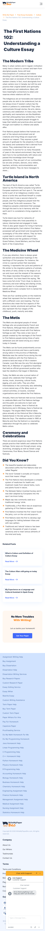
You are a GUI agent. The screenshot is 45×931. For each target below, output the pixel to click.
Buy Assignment (9, 661)
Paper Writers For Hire (12, 717)
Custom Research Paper (12, 683)
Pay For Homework (10, 722)
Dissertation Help (10, 670)
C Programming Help (11, 752)
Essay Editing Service (11, 687)
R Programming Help (11, 769)
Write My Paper (8, 15)
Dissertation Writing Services (15, 674)
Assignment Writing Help (13, 657)
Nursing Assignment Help (13, 808)
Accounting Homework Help (14, 773)
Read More (9, 561)
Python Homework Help (12, 760)
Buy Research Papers (11, 678)
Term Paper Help (9, 704)
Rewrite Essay (8, 696)
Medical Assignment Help (13, 804)
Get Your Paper (22, 636)
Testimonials (8, 854)
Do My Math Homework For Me (16, 735)
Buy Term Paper (9, 709)
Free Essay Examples (25, 15)
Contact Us (7, 858)
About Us (6, 845)
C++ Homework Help (11, 756)
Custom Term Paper (11, 713)
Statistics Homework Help (13, 812)
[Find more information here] (24, 900)
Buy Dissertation (9, 665)
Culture (38, 15)
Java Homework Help (12, 743)
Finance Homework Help (13, 795)
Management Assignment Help (15, 799)
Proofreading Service (11, 730)
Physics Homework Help (13, 765)
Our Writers (7, 849)
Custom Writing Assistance (14, 700)
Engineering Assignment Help (15, 791)
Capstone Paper (9, 726)
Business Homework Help (13, 782)
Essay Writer (8, 691)
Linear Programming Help (13, 748)
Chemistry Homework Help (14, 786)
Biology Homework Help (13, 778)
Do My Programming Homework (16, 739)
